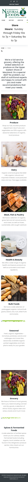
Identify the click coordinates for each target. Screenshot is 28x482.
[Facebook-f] (11, 1)
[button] (14, 4)
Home (2, 48)
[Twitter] (14, 1)
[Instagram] (17, 1)
